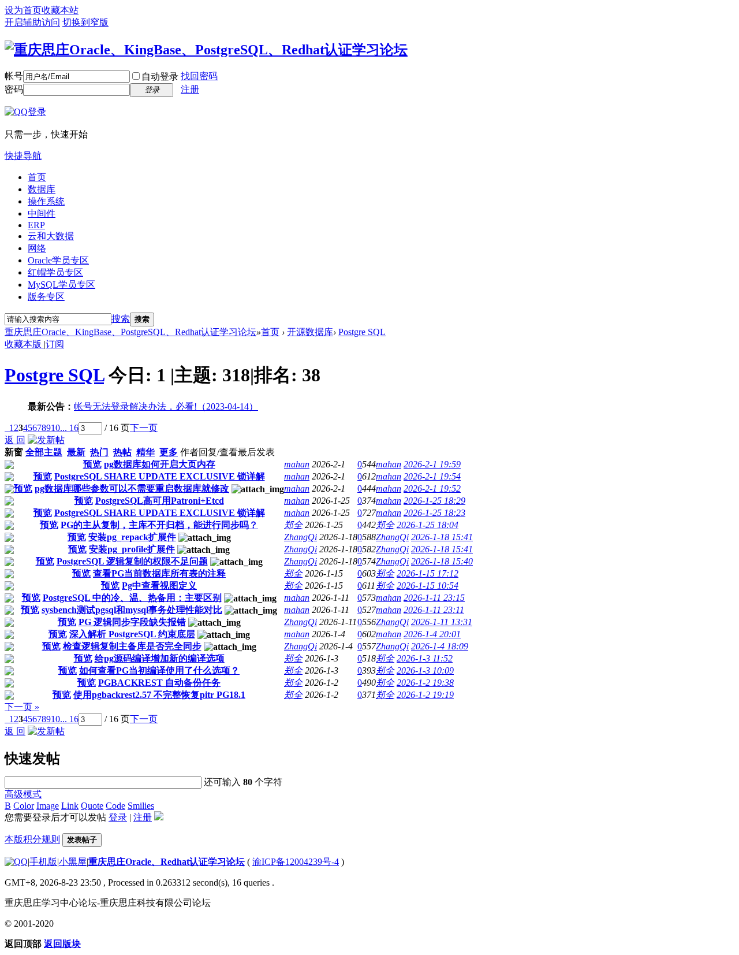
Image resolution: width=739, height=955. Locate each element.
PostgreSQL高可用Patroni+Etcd (159, 501)
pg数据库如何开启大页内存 (159, 464)
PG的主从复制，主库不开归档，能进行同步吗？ (159, 525)
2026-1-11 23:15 (434, 598)
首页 (37, 177)
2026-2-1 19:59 (432, 464)
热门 (99, 452)
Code (115, 806)
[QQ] (16, 862)
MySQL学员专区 (61, 284)
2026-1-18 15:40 (442, 561)
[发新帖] (46, 440)
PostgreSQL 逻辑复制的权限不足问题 (132, 561)
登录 (118, 817)
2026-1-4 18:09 (439, 646)
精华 (145, 452)
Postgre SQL (362, 332)
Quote (92, 806)
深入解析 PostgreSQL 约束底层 (132, 634)
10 (55, 428)
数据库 (41, 189)
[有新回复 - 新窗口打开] (9, 466)
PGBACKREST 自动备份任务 (159, 683)
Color (23, 806)
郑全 (293, 525)
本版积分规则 (32, 839)
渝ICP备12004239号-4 (295, 862)
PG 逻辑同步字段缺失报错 (132, 622)
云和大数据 (51, 236)
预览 (92, 464)
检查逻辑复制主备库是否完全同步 (132, 646)
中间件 (41, 213)
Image (47, 806)
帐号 (14, 76)
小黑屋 (73, 862)
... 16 (69, 428)
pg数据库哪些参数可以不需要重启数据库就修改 (132, 488)
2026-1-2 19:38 (425, 683)
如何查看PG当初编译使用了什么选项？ (159, 670)
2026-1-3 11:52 (425, 658)
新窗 (14, 452)
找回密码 (199, 76)
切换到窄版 (85, 22)
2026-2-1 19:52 (432, 488)
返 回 (15, 440)
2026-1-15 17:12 (427, 573)
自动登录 (159, 76)
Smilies (141, 806)
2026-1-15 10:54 (427, 585)
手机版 (43, 862)
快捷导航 (23, 156)
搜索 (120, 319)
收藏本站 (60, 10)
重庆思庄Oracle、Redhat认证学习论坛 (166, 862)
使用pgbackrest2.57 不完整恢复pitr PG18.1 (159, 695)
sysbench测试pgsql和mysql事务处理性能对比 (132, 610)
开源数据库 (310, 332)
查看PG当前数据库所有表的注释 (159, 573)
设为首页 (23, 10)
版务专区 (46, 297)
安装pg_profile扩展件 (132, 549)
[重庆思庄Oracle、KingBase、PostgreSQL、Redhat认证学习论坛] (206, 49)
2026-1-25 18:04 (427, 525)
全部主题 (43, 452)
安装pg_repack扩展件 (132, 537)
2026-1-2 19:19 (425, 695)
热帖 (122, 452)
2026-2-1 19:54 (432, 476)
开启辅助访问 (32, 22)
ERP (36, 225)
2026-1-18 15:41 (442, 537)
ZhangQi (300, 537)
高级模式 (23, 794)
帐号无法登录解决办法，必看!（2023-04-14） (166, 406)
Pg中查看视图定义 (159, 585)
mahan (296, 464)
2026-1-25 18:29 (434, 501)
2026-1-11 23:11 (434, 610)
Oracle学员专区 (58, 260)
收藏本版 (24, 344)
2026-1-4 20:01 (432, 634)
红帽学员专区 (55, 272)
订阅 (55, 344)
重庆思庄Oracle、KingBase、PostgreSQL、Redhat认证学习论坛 (130, 332)
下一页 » (22, 707)
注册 (190, 89)
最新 (76, 452)
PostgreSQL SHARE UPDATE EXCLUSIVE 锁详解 (159, 476)
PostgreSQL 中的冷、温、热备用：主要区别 (132, 598)
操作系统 (46, 201)
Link (70, 806)
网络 (37, 248)
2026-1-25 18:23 (434, 513)
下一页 (144, 428)
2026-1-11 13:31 (441, 622)
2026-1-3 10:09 (425, 670)
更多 (168, 452)
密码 (14, 89)
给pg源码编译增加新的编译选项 (160, 658)
